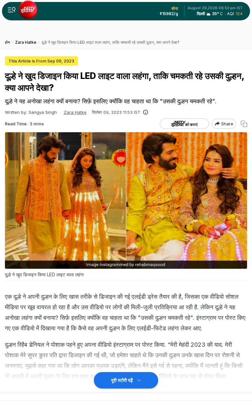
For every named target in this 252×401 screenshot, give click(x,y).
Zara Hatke (75, 112)
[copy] (244, 124)
